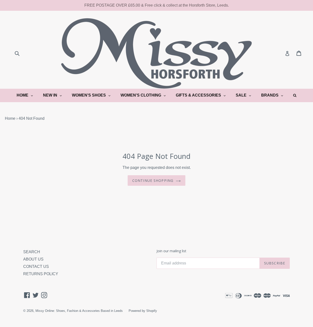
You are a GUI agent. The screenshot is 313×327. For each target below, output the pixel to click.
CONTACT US (36, 266)
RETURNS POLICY (40, 274)
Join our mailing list (171, 251)
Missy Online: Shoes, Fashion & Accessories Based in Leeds (79, 311)
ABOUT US (33, 259)
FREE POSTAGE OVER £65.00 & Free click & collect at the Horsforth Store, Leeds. (156, 5)
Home (10, 118)
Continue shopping (152, 180)
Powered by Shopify (143, 311)
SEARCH (31, 252)
